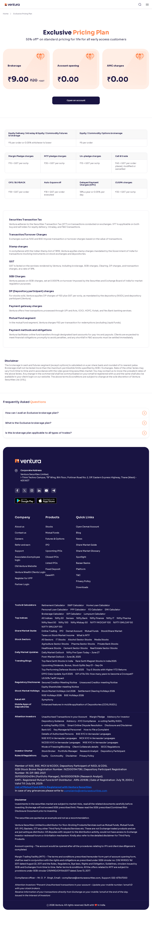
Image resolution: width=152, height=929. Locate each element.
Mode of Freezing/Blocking (56, 747)
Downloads (82, 587)
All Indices (47, 618)
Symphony (47, 699)
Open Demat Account (87, 526)
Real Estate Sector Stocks (104, 648)
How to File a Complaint (96, 729)
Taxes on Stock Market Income (58, 635)
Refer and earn (22, 545)
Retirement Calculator (53, 605)
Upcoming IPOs (53, 551)
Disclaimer (71, 756)
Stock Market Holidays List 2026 (59, 691)
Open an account (76, 100)
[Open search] (139, 4)
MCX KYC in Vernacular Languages (97, 738)
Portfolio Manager (67, 751)
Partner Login (22, 584)
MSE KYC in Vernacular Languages (100, 742)
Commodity (56, 756)
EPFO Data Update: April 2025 (57, 674)
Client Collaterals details (85, 747)
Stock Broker (49, 751)
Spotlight (81, 557)
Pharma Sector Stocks (83, 644)
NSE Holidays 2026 (52, 695)
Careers (19, 538)
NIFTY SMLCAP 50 (123, 622)
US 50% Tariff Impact (53, 678)
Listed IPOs (51, 563)
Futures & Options (54, 538)
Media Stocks (101, 639)
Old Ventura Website (26, 566)
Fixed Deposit (52, 569)
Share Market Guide (86, 545)
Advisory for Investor (118, 716)
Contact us (20, 532)
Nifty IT (110, 618)
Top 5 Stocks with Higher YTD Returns (106, 669)
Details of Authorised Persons (58, 734)
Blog (78, 532)
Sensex (70, 618)
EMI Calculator (112, 609)
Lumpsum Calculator (94, 614)
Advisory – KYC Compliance (81, 721)
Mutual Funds (52, 532)
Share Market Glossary (88, 551)
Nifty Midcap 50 (79, 622)
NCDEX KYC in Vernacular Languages (61, 742)
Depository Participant (113, 751)
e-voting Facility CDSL (53, 725)
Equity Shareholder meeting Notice (60, 686)
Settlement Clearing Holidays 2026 (96, 691)
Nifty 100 (63, 622)
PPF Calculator (78, 609)
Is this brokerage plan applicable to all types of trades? (38, 432)
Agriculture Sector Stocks (55, 644)
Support (19, 551)
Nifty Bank (81, 618)
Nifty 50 (59, 618)
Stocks (49, 526)
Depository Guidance (53, 721)
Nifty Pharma (124, 618)
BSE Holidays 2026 (74, 695)
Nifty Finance (97, 618)
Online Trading (49, 631)
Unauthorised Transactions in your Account (64, 716)
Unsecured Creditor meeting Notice (98, 682)
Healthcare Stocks (51, 648)
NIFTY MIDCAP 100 (100, 622)
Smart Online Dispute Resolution (84, 725)
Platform (81, 569)
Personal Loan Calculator (55, 609)
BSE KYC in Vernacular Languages (93, 734)
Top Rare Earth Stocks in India (57, 661)
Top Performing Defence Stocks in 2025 (63, 669)
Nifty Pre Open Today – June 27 (82, 652)
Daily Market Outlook (53, 652)
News (79, 538)
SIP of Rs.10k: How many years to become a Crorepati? (104, 674)
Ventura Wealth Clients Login (30, 572)
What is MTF (83, 635)
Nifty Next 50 (49, 622)
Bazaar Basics (83, 563)
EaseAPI (49, 575)
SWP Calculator (75, 605)
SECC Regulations (110, 747)
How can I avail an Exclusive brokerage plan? (32, 412)
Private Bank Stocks (107, 644)
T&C (78, 575)
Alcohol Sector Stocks (80, 639)
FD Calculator (95, 609)
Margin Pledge (97, 716)
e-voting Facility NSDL (110, 721)
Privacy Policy (83, 581)
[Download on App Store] (47, 501)
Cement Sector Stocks (76, 648)
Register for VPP (24, 578)
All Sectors (47, 639)
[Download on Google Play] (25, 501)
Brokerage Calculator (53, 614)
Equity (45, 756)
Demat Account (74, 631)
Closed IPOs (52, 557)
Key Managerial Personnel (67, 729)
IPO (47, 545)
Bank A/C (46, 729)
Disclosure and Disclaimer (118, 725)
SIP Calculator (73, 614)
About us (19, 526)
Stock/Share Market (111, 631)
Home (5, 14)
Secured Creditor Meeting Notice (59, 682)
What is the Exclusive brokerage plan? (28, 423)
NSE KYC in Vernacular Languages (59, 738)
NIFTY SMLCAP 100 (52, 626)
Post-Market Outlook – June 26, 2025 (61, 656)
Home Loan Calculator (98, 605)
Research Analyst (89, 751)
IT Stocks (61, 639)
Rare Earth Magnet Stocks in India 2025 (96, 661)
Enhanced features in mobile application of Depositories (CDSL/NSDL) (79, 704)
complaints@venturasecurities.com (85, 790)
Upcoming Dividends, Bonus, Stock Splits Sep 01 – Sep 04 (72, 665)
